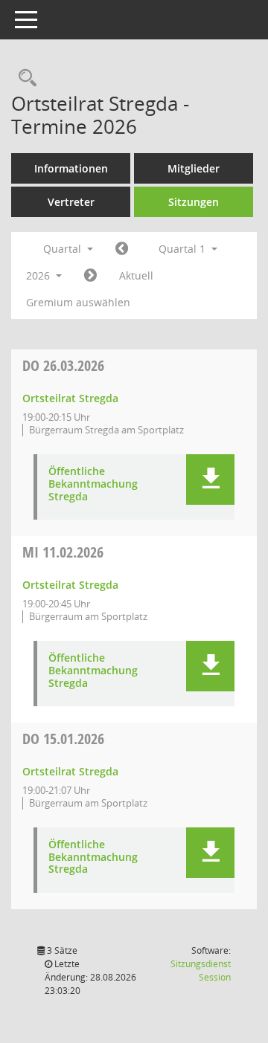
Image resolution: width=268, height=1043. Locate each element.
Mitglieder (194, 168)
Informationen (71, 168)
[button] (210, 479)
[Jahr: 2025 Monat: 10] (121, 249)
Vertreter (71, 202)
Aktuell (136, 275)
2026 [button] (39, 275)
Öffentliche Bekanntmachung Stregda (93, 484)
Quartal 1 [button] (183, 249)
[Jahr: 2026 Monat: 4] (90, 275)
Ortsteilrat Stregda (70, 398)
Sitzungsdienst (200, 971)
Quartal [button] (63, 249)
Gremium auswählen (78, 302)
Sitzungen (193, 202)
